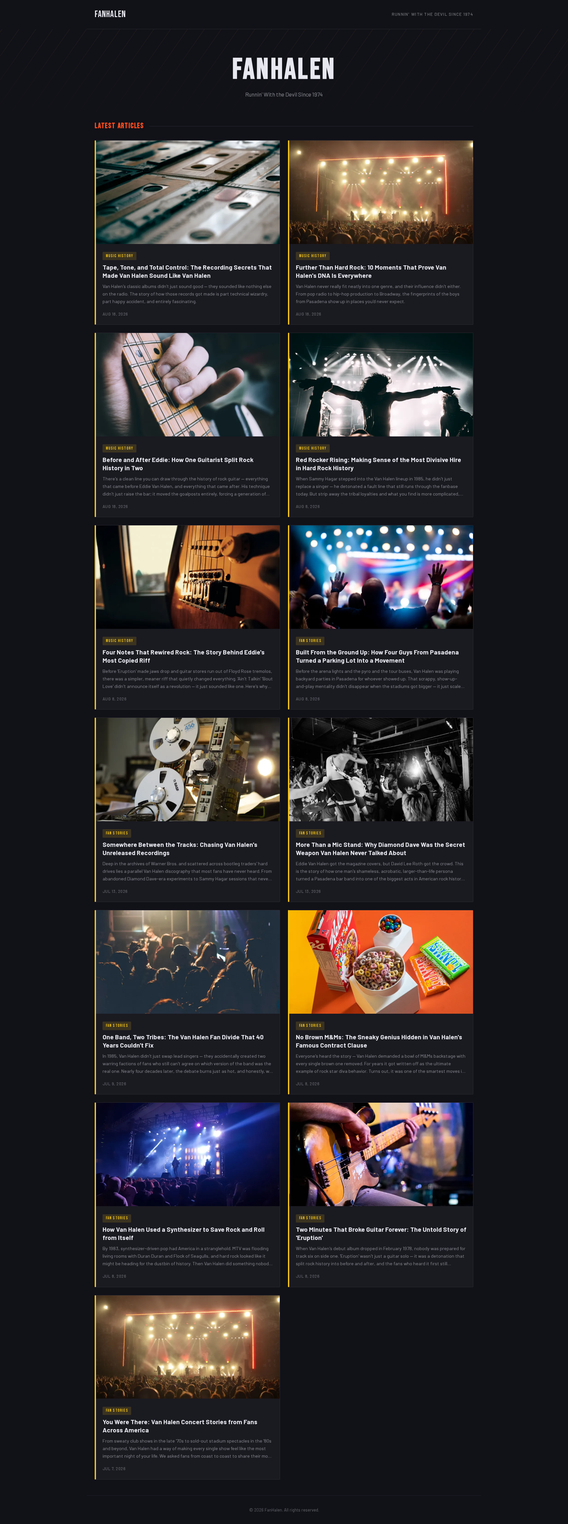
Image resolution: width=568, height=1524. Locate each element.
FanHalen (110, 14)
